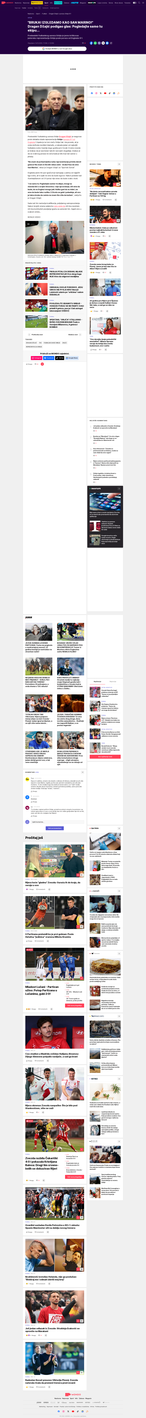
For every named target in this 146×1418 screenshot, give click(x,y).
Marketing (42, 1406)
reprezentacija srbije (34, 346)
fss (40, 343)
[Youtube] (105, 93)
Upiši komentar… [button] (38, 822)
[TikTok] (109, 93)
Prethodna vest (37, 335)
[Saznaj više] (119, 488)
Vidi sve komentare (54, 828)
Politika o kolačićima (82, 1406)
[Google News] (114, 93)
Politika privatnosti (101, 1406)
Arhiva (92, 1406)
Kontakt (56, 1406)
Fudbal (44, 14)
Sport (38, 14)
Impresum (50, 1406)
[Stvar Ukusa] (106, 1402)
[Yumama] (96, 1402)
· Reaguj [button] (97, 199)
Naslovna (31, 14)
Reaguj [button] (30, 364)
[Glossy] (64, 1402)
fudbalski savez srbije (52, 343)
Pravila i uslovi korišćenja (67, 1406)
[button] (84, 43)
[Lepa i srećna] (71, 1402)
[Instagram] (96, 93)
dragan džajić (31, 343)
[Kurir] (39, 1402)
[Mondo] (7, 3)
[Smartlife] (80, 1402)
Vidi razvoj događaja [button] (74, 1005)
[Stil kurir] (58, 1402)
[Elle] (53, 1402)
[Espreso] (46, 1402)
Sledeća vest (73, 335)
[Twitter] (101, 93)
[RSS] (118, 93)
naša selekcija (59, 206)
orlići (64, 343)
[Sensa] (87, 1402)
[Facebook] (92, 93)
